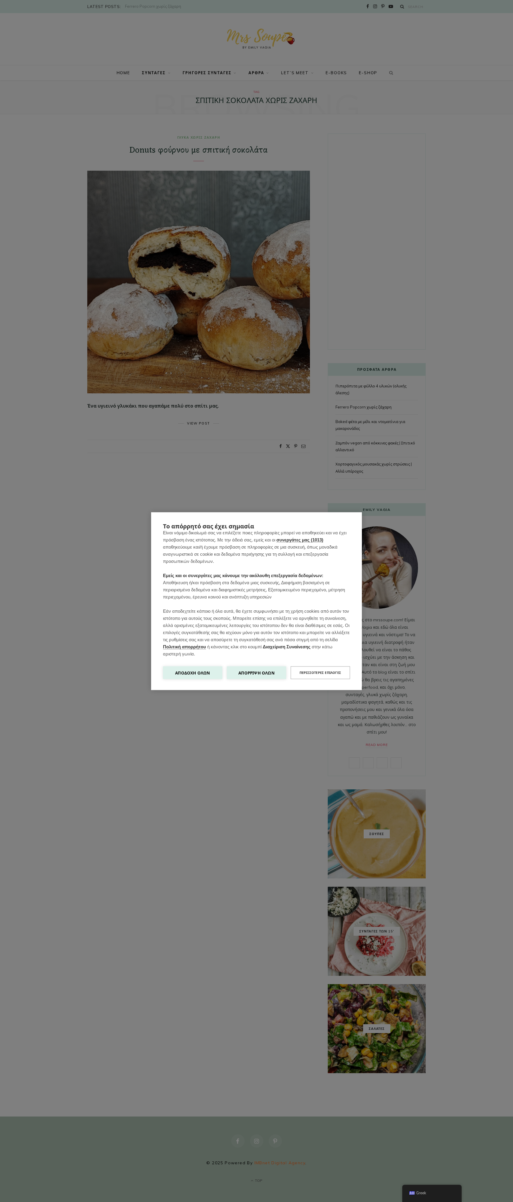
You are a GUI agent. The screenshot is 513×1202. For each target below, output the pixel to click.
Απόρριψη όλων (256, 672)
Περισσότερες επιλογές (320, 672)
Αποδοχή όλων (192, 672)
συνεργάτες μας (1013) (299, 539)
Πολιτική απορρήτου (184, 646)
